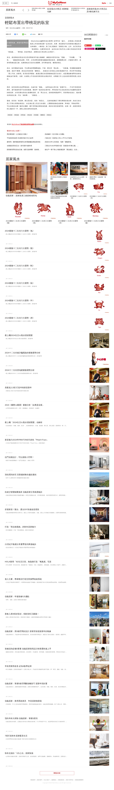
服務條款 (53, 780)
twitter (34, 34)
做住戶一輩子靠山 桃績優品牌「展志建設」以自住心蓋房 (64, 149)
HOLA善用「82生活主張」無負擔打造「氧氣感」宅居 (28, 562)
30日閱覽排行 (90, 35)
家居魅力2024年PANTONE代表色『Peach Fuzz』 (26, 440)
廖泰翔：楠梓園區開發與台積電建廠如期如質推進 (23, 142)
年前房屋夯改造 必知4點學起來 (18, 666)
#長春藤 (36, 115)
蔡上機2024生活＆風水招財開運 (19, 335)
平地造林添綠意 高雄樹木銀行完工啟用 (20, 138)
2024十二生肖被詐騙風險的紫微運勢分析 (22, 353)
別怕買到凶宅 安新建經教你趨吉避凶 (20, 475)
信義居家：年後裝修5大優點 (17, 596)
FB (17, 34)
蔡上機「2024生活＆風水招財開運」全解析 (23, 422)
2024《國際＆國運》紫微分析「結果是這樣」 (24, 405)
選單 (6, 3)
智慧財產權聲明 (79, 780)
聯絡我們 (33, 780)
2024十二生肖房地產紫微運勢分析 (20, 370)
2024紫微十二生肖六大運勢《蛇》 (20, 266)
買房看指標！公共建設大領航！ (17, 134)
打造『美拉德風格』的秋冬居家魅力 (20, 527)
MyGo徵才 (47, 780)
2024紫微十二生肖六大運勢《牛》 (20, 300)
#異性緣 (23, 115)
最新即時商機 (87, 39)
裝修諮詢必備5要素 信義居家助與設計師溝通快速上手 (28, 649)
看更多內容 (57, 773)
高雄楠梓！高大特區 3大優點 (54, 134)
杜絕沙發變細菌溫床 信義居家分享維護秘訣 (23, 492)
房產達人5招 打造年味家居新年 (18, 387)
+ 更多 (106, 35)
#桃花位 (49, 115)
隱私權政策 (61, 780)
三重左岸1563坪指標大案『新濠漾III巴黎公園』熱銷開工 (64, 146)
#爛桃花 (42, 115)
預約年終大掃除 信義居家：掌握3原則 (21, 718)
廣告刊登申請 (69, 780)
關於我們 (39, 780)
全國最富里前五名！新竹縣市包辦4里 (19, 146)
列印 (41, 34)
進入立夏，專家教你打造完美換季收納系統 (23, 579)
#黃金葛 (29, 115)
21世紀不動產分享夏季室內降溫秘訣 (20, 544)
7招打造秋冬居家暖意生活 (16, 736)
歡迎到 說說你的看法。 (25, 124)
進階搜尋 (15, 3)
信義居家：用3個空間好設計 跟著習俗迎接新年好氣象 (28, 631)
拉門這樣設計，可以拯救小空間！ (19, 457)
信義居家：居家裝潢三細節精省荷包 (21, 196)
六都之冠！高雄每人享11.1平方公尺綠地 (58, 138)
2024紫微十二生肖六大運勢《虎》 (20, 318)
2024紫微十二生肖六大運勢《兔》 (20, 231)
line (25, 34)
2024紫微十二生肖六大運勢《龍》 (20, 248)
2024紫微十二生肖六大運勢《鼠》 (20, 283)
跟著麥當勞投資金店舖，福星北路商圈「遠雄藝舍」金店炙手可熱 (29, 149)
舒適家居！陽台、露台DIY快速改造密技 (22, 509)
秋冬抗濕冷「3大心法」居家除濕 (19, 753)
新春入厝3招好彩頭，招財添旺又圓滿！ (22, 614)
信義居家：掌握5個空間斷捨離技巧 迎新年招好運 (26, 683)
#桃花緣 (16, 115)
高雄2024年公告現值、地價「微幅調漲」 (59, 142)
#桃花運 (10, 115)
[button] (29, 10)
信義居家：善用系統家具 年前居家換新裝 (23, 701)
